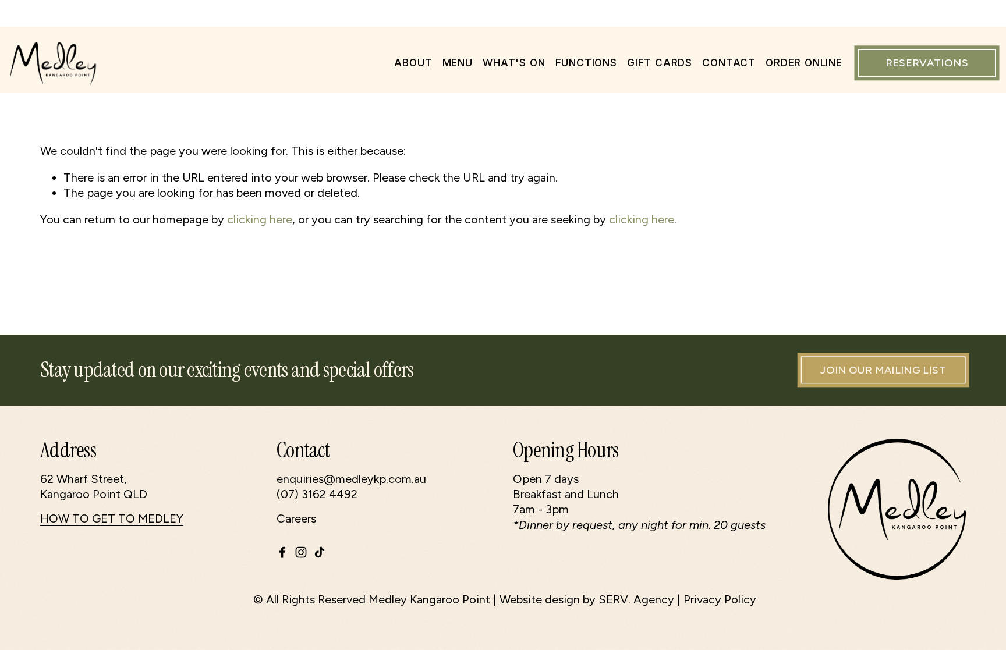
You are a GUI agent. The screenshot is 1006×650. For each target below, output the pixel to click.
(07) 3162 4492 (317, 494)
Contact (729, 62)
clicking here (259, 219)
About (413, 62)
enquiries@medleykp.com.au (351, 479)
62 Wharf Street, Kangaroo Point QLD (93, 486)
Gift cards (659, 62)
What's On (514, 62)
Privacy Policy (719, 599)
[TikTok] (319, 552)
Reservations (926, 62)
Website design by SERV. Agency (587, 599)
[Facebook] (282, 552)
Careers (296, 518)
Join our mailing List (883, 370)
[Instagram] (301, 552)
